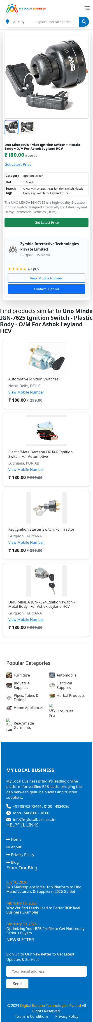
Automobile (67, 675)
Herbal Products (71, 695)
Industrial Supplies (22, 685)
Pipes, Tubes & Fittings (26, 697)
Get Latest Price (18, 164)
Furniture (22, 675)
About (16, 847)
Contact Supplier (46, 289)
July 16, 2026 (16, 882)
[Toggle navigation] (87, 8)
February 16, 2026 (21, 903)
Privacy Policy (22, 854)
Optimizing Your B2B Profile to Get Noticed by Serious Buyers (45, 930)
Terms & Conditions (32, 1016)
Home (16, 839)
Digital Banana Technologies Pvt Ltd (50, 1005)
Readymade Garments (24, 725)
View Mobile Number (46, 278)
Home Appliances (29, 707)
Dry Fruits (65, 711)
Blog (15, 862)
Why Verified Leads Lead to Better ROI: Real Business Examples (43, 910)
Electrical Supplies (64, 685)
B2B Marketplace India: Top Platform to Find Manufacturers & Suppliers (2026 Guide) (43, 889)
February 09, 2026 (21, 923)
